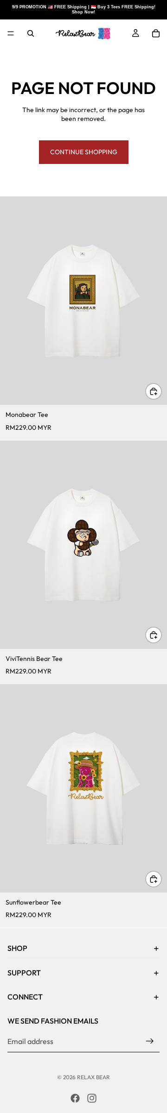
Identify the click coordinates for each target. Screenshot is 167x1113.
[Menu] (10, 33)
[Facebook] (75, 1098)
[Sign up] (150, 1041)
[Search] (30, 33)
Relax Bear (93, 1077)
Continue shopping (83, 152)
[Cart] (156, 33)
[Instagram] (91, 1098)
